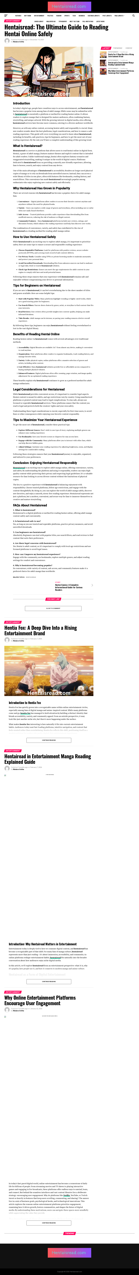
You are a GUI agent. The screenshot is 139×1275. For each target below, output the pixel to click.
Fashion (58, 15)
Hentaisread (19, 467)
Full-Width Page (87, 21)
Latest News (100, 21)
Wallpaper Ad (50, 21)
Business (82, 15)
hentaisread (21, 114)
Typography (63, 21)
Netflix (66, 1195)
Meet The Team (74, 21)
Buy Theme (27, 15)
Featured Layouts (93, 15)
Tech (74, 15)
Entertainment (39, 15)
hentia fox (25, 713)
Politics (50, 15)
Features (18, 15)
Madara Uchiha (18, 42)
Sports (66, 15)
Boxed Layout (39, 21)
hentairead (55, 957)
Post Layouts (107, 15)
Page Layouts (119, 15)
